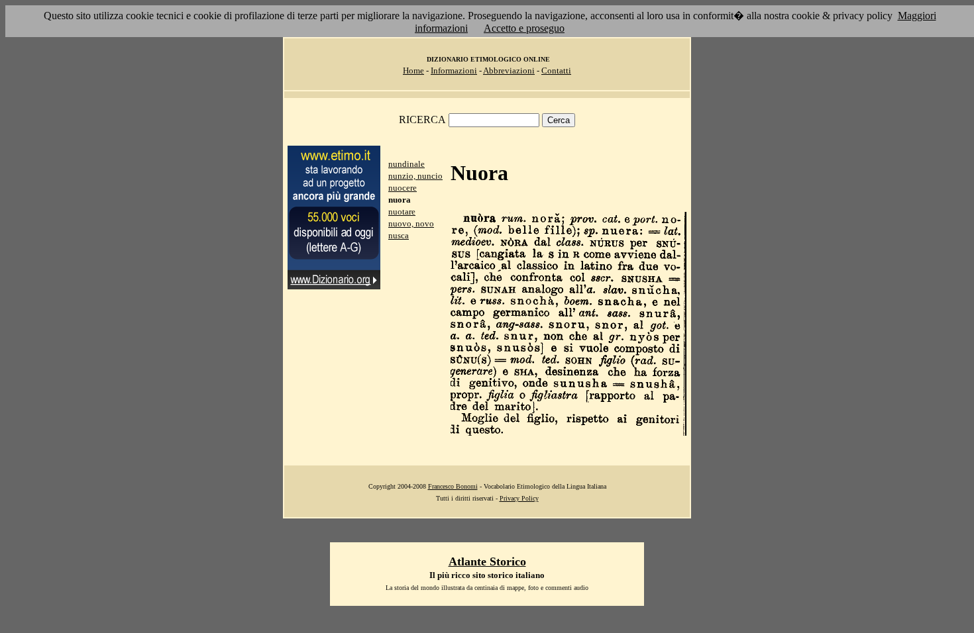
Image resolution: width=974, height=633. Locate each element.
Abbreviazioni (509, 70)
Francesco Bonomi (453, 486)
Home (413, 70)
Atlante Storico (487, 561)
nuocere (402, 188)
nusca (398, 235)
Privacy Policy (519, 498)
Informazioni (454, 70)
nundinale (406, 164)
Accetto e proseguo (524, 28)
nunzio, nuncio (415, 176)
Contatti (556, 70)
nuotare (401, 212)
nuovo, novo (411, 223)
